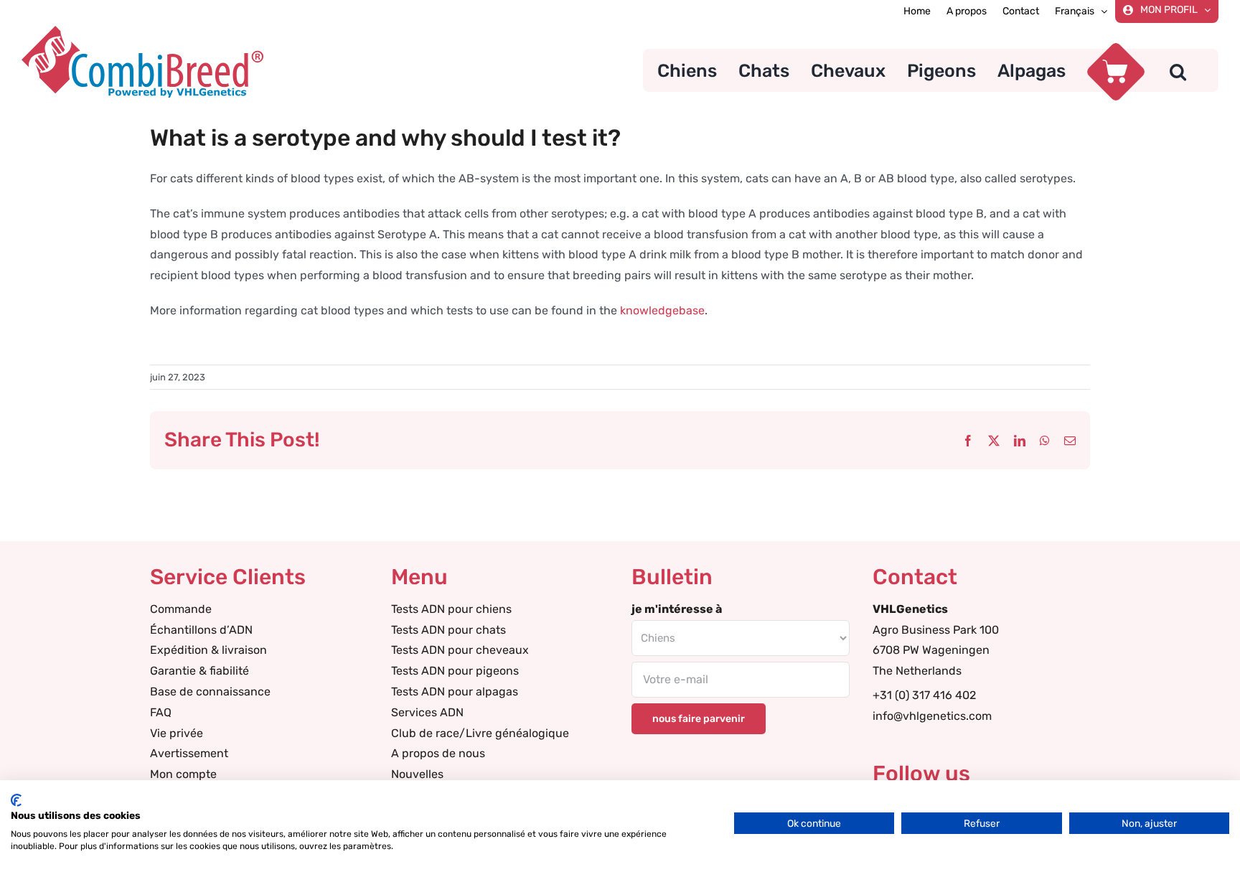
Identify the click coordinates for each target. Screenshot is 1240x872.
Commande (181, 609)
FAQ (161, 712)
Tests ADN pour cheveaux (460, 650)
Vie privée (176, 733)
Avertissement (189, 753)
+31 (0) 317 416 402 (924, 695)
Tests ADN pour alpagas (454, 691)
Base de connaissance (210, 691)
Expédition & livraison (208, 650)
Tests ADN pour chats (448, 630)
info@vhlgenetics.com (932, 716)
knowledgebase (662, 310)
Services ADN (427, 712)
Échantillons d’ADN (201, 630)
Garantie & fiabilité (199, 671)
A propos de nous (438, 753)
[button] (1178, 70)
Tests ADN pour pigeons (455, 671)
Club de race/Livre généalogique (480, 733)
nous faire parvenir (698, 719)
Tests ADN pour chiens (451, 609)
